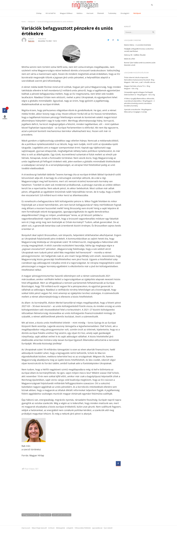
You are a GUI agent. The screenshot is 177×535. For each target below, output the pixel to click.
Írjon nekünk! (108, 528)
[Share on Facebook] (118, 465)
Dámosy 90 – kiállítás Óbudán (135, 55)
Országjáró (125, 13)
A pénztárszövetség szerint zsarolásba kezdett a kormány (139, 103)
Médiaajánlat (60, 528)
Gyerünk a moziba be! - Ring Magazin (137, 109)
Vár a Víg (135, 88)
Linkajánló (69, 528)
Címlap (38, 13)
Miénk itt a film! (129, 59)
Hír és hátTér (51, 13)
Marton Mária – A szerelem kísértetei (137, 45)
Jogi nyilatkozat (97, 528)
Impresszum (26, 528)
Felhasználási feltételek (83, 528)
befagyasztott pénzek (31, 515)
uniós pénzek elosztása (61, 515)
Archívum (51, 528)
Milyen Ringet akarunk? (39, 528)
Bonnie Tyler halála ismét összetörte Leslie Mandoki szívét (139, 64)
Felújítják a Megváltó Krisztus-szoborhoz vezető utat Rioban (139, 50)
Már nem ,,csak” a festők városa (143, 82)
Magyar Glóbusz (66, 13)
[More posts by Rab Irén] (24, 39)
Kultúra (79, 13)
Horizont (90, 13)
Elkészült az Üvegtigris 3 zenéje (135, 112)
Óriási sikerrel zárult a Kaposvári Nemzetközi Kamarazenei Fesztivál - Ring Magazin (139, 79)
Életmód (100, 13)
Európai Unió (45, 515)
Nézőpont (137, 13)
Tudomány (112, 13)
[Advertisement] (71, 492)
